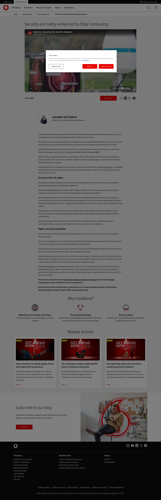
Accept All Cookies (106, 66)
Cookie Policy (85, 60)
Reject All (90, 66)
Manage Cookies (56, 66)
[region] (81, 61)
